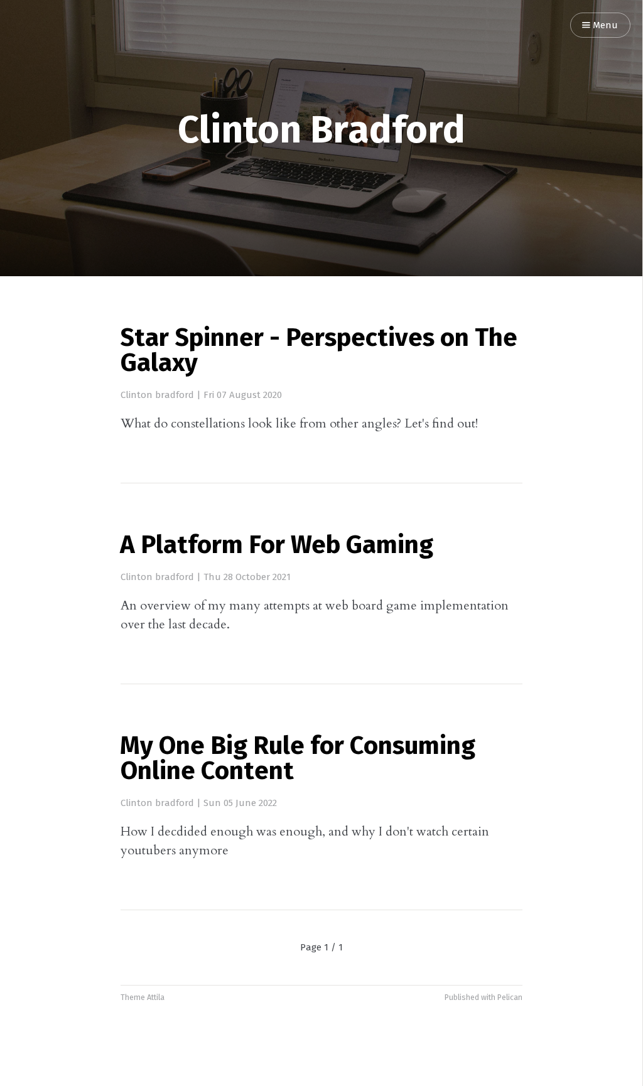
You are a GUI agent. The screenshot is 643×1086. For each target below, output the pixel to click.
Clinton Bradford (321, 132)
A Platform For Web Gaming (276, 546)
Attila (156, 998)
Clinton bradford (157, 395)
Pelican (509, 998)
